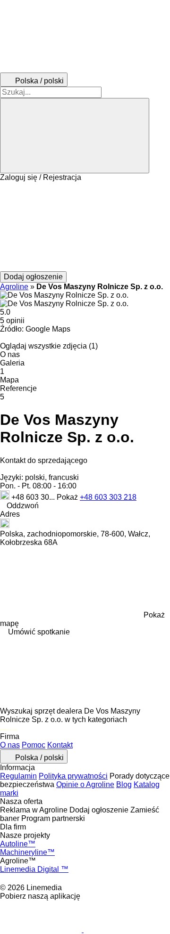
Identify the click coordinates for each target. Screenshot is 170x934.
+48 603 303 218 (108, 497)
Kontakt (60, 745)
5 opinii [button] (12, 321)
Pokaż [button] (68, 497)
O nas (10, 745)
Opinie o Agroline (85, 784)
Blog (124, 784)
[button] (85, 226)
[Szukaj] (74, 135)
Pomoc (33, 745)
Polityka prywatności (73, 776)
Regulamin (18, 776)
